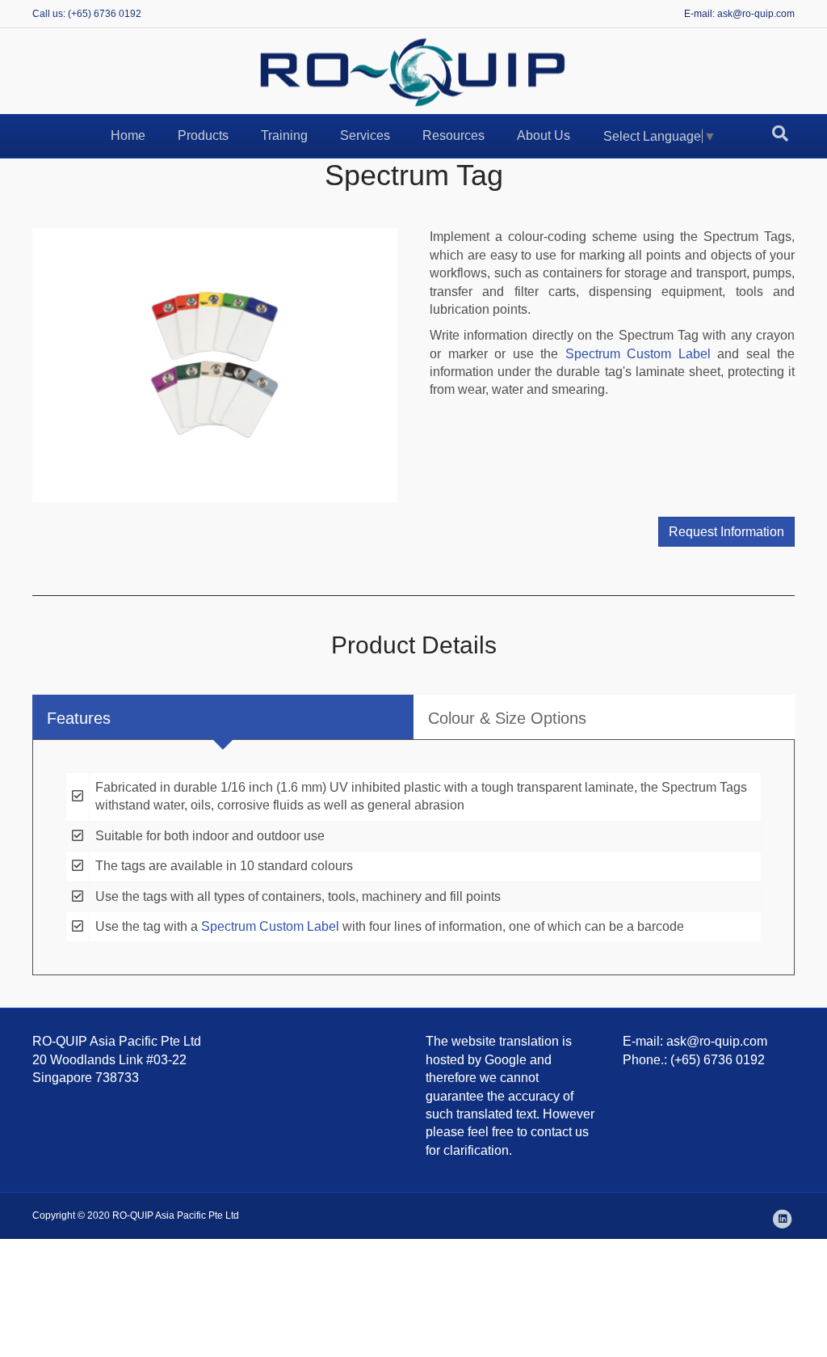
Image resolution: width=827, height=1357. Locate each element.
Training (284, 135)
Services (365, 135)
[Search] (780, 133)
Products (203, 135)
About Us (543, 135)
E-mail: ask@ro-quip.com (739, 13)
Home (128, 135)
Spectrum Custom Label (638, 354)
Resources (453, 135)
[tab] (223, 717)
